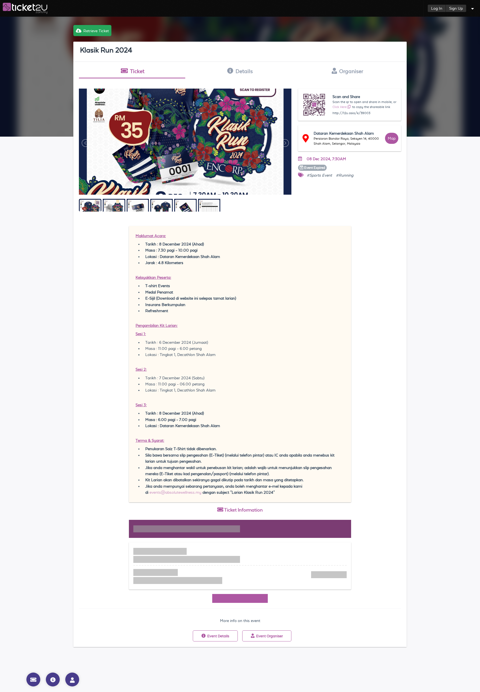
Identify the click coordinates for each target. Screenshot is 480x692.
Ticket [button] (137, 71)
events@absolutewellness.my (175, 492)
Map (392, 138)
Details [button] (244, 71)
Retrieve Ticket (96, 31)
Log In (436, 8)
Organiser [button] (351, 71)
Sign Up (456, 8)
